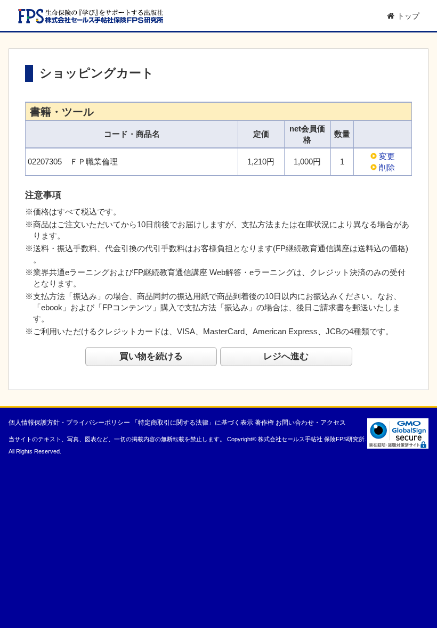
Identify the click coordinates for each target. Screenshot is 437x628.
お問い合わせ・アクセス (311, 422)
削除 (387, 167)
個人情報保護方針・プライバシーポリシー (69, 422)
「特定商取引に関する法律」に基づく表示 (192, 422)
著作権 (264, 422)
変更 (387, 156)
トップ (408, 16)
